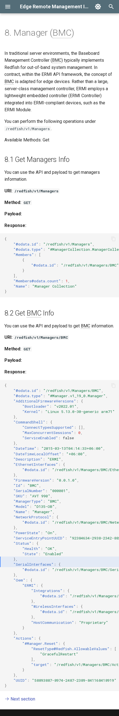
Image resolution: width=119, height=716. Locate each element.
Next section (22, 699)
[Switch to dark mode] (98, 6)
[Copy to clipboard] (113, 239)
